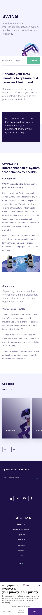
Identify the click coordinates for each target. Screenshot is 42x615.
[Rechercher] (37, 478)
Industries (21, 524)
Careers (21, 550)
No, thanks (7, 611)
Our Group (21, 540)
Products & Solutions (21, 529)
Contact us (21, 555)
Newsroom (21, 545)
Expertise (21, 535)
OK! (35, 611)
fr (20, 566)
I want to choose (21, 612)
